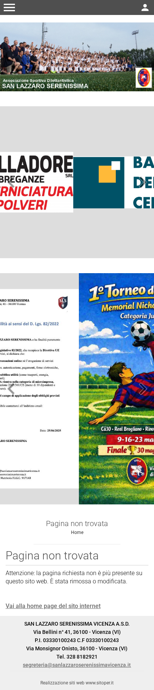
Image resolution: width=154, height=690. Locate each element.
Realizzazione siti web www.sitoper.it (77, 683)
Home (77, 532)
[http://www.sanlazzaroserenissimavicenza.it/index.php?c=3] (77, 56)
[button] (9, 7)
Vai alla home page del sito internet (53, 606)
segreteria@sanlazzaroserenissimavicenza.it (77, 665)
